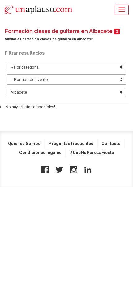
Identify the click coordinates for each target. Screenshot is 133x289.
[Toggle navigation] (122, 10)
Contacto (111, 143)
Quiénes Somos (24, 143)
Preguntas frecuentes (71, 143)
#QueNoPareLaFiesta (92, 152)
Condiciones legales (40, 152)
